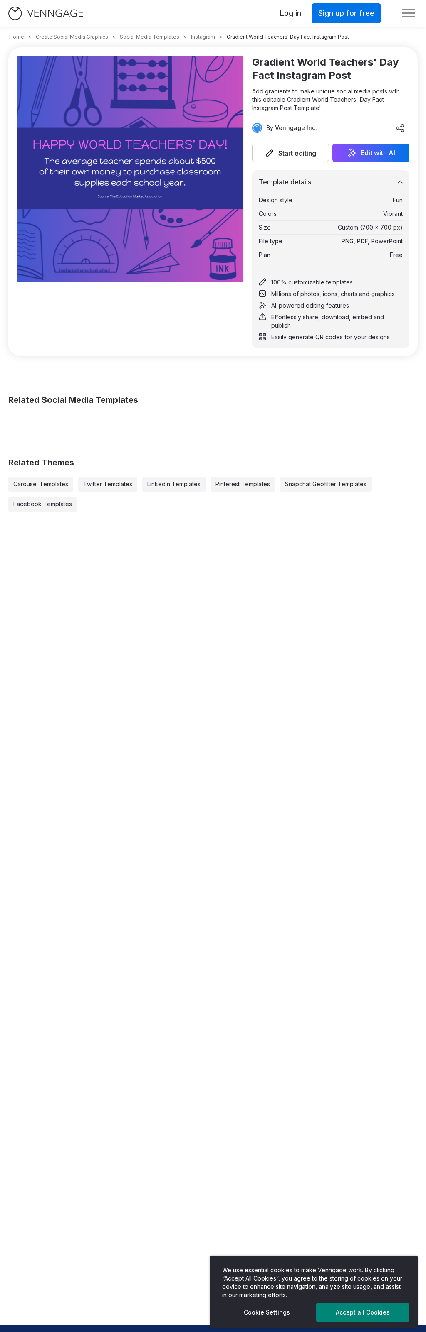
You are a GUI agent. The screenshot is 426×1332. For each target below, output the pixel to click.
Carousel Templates (40, 483)
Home (16, 37)
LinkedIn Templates (174, 483)
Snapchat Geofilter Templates (326, 483)
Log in (290, 13)
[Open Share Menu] (400, 128)
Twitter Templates (107, 483)
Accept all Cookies (363, 1312)
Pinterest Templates (242, 483)
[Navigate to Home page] (45, 13)
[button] (290, 153)
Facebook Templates (42, 503)
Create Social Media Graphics (72, 37)
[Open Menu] (408, 13)
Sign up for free (346, 13)
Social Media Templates (149, 37)
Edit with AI (377, 153)
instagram (203, 37)
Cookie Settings (267, 1312)
